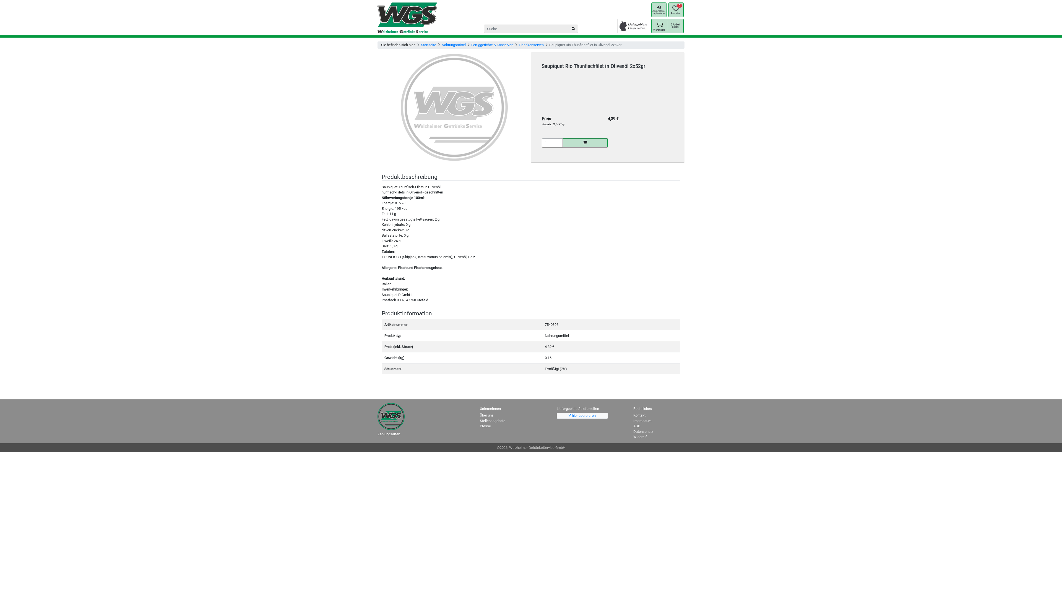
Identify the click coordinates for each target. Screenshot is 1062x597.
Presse (485, 426)
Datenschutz (643, 432)
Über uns (487, 415)
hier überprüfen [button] (583, 415)
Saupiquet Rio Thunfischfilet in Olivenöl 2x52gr (593, 66)
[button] (659, 26)
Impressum (642, 421)
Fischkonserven (531, 45)
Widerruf (640, 437)
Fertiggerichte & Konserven (492, 45)
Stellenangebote (492, 421)
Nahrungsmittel (454, 45)
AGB (636, 426)
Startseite (428, 45)
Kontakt (639, 415)
